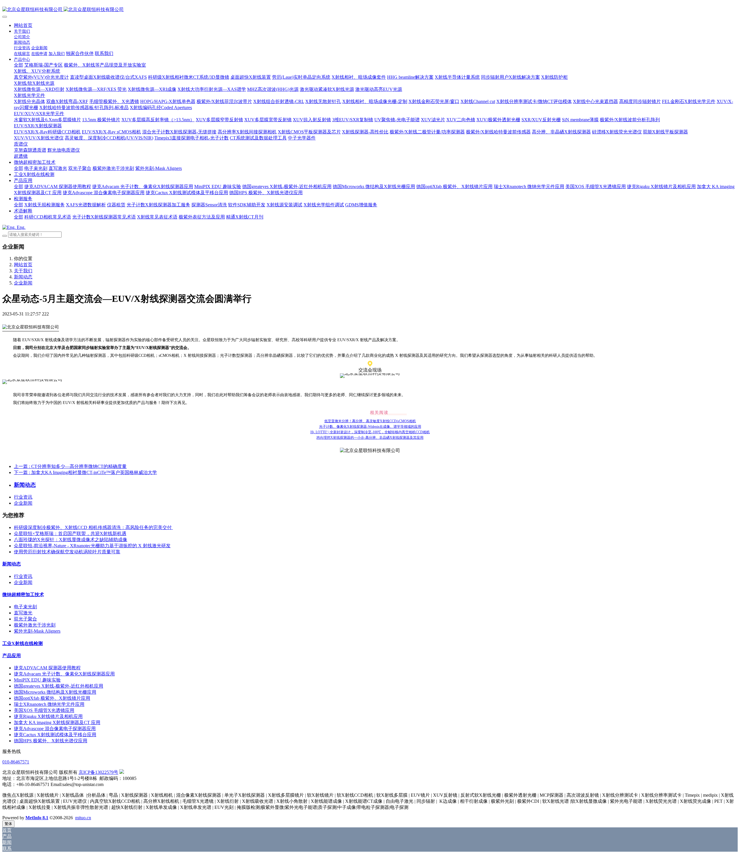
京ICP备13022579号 (98, 772)
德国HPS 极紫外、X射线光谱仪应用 (50, 740)
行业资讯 (23, 497)
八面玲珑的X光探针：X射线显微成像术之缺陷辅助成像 (70, 539)
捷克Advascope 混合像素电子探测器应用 (55, 728)
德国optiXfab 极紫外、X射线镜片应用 (52, 698)
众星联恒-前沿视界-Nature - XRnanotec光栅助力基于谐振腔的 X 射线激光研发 (92, 545)
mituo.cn (83, 817)
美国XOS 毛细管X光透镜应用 (44, 710)
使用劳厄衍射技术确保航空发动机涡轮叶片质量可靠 (67, 551)
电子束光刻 (25, 606)
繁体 (8, 824)
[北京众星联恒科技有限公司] (370, 10)
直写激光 (23, 612)
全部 (18, 65)
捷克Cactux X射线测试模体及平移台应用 (55, 734)
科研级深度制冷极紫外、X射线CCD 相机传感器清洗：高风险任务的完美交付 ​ (93, 527)
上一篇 (70, 466)
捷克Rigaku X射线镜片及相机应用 (48, 716)
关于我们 (23, 270)
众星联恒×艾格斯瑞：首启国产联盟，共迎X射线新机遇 (70, 533)
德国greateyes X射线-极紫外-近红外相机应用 (58, 686)
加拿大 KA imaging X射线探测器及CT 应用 (57, 722)
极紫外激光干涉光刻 (35, 624)
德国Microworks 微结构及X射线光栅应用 (55, 692)
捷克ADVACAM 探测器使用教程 (47, 667)
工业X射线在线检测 (22, 643)
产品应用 (11, 655)
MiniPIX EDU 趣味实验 (37, 679)
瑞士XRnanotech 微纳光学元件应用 (49, 704)
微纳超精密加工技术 (23, 594)
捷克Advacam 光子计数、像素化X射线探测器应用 (64, 673)
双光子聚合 (25, 618)
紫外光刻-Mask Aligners (37, 631)
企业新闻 (23, 282)
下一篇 (85, 472)
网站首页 (23, 25)
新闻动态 (23, 276)
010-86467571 (15, 761)
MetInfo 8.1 (36, 817)
